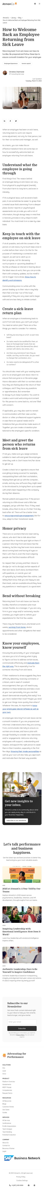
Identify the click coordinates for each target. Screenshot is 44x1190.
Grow (4, 1074)
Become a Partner (8, 1148)
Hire (3, 1068)
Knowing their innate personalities (25, 751)
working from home (17, 627)
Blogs (4, 1104)
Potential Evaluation (9, 1135)
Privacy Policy (20, 1035)
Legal (4, 1151)
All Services (6, 1120)
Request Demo (7, 1093)
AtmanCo (6, 18)
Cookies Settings (22, 1180)
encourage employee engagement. (19, 515)
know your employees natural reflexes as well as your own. (20, 708)
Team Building (7, 1132)
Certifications (6, 1123)
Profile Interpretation (9, 1126)
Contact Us (6, 1145)
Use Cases (5, 1110)
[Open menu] (39, 4)
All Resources (6, 1101)
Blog (19, 18)
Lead (4, 1071)
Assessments (6, 1084)
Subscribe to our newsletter (16, 820)
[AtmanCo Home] (9, 3)
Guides (4, 1112)
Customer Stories (8, 1107)
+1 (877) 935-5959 (17, 1185)
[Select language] (35, 4)
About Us (5, 1143)
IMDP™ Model (6, 1087)
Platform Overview (8, 1082)
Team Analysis (7, 1129)
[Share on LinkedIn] (4, 121)
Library (13, 18)
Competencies (7, 1090)
